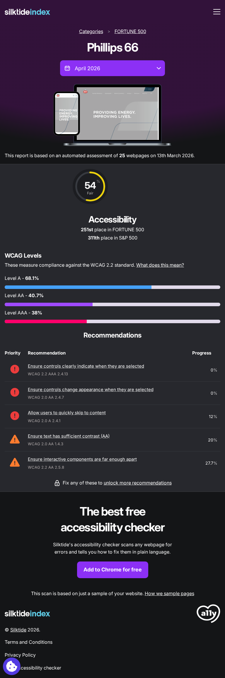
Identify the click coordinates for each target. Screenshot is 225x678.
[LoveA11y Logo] (208, 614)
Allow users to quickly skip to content (67, 412)
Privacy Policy (20, 655)
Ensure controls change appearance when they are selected (91, 389)
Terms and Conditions (28, 642)
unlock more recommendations (138, 483)
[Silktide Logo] (27, 613)
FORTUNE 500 (130, 31)
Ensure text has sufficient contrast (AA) (69, 436)
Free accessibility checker (33, 668)
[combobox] (112, 68)
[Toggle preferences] (12, 666)
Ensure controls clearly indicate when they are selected (86, 366)
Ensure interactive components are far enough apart (82, 459)
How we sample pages (169, 593)
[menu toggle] (216, 11)
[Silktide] (27, 12)
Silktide (18, 630)
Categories (91, 31)
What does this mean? (160, 265)
